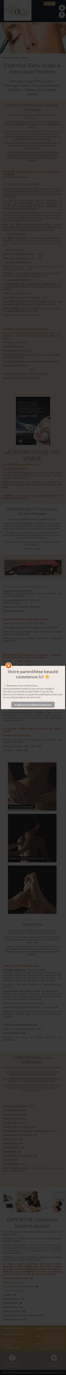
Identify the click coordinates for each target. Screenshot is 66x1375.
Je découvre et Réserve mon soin (33, 704)
